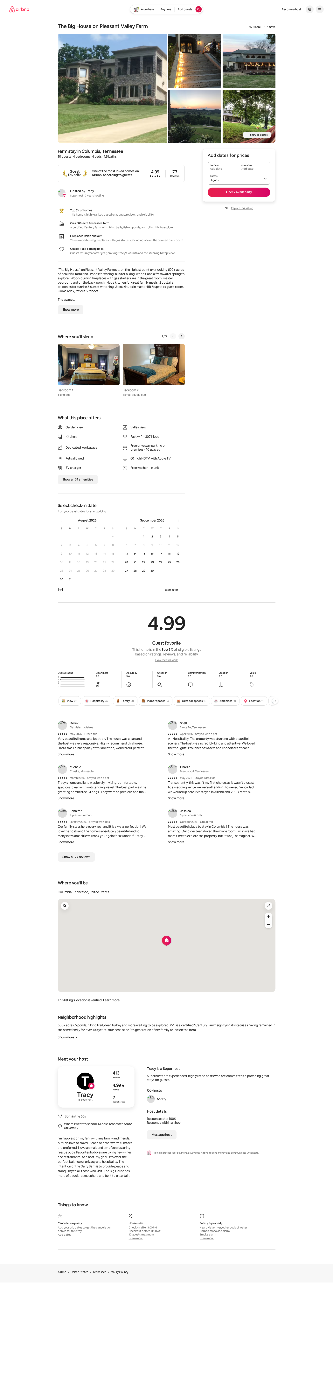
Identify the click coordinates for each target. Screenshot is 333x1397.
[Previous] (173, 336)
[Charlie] (172, 769)
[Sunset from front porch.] (194, 116)
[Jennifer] (62, 813)
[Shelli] (172, 725)
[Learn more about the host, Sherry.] (151, 1099)
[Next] (181, 336)
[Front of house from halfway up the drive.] (112, 88)
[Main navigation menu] (320, 9)
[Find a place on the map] (65, 906)
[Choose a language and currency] (310, 9)
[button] (113, 536)
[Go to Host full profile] (96, 1087)
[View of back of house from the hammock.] (249, 116)
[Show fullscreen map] (268, 906)
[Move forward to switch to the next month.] (178, 520)
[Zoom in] (268, 917)
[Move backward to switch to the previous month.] (61, 520)
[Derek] (62, 725)
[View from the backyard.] (249, 61)
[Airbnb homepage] (19, 9)
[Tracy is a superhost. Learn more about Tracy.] (62, 193)
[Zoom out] (268, 924)
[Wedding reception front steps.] (194, 61)
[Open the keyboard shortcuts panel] (60, 589)
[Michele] (62, 769)
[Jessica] (172, 813)
